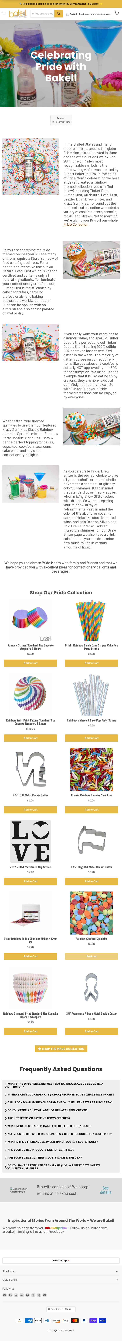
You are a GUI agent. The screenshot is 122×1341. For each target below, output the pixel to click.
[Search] (58, 13)
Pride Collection (75, 224)
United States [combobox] (59, 1309)
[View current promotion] (61, 4)
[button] (116, 12)
